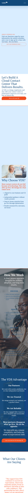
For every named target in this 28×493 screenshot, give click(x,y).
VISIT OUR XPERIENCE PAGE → (14, 44)
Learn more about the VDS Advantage (13, 440)
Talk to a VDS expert (13, 98)
